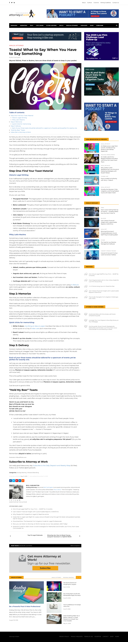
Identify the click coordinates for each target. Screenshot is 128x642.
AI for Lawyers (51, 25)
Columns (96, 2)
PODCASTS (84, 25)
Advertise (97, 636)
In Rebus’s (75, 285)
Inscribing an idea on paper (35, 326)
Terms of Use (88, 636)
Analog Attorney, (22, 472)
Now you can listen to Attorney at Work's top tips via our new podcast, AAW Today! (40, 524)
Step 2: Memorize (16, 122)
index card (35, 328)
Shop (92, 25)
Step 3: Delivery (16, 126)
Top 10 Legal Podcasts (35, 535)
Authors (89, 2)
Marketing (23, 25)
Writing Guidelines (105, 2)
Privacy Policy (64, 636)
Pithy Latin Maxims (18, 120)
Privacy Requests (77, 636)
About (84, 2)
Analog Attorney (72, 25)
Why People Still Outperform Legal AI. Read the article (31, 514)
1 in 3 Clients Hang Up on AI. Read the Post (101, 286)
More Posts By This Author (18, 502)
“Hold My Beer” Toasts (18, 130)
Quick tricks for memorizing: (21, 124)
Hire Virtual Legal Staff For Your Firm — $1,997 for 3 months (32, 509)
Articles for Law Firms (45, 545)
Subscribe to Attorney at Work (21, 132)
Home (117, 636)
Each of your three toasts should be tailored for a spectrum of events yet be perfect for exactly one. (44, 128)
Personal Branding (33, 472)
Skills (61, 25)
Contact (105, 636)
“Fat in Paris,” (57, 489)
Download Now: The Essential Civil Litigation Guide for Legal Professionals (37, 521)
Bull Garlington (16, 57)
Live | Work (39, 25)
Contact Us (115, 2)
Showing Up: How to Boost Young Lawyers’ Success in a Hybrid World (59, 535)
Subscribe (99, 25)
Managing (14, 25)
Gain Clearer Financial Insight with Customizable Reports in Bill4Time (36, 512)
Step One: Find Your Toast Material (22, 115)
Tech (31, 25)
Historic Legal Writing (19, 118)
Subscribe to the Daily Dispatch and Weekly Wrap (51, 465)
